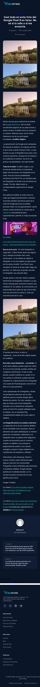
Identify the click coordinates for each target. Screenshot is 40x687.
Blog (4, 641)
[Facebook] (5, 606)
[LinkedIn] (16, 606)
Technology (20, 13)
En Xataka (7, 237)
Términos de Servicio (30, 683)
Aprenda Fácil (7, 644)
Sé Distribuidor (7, 659)
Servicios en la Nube (9, 623)
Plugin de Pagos (8, 626)
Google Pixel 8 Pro (13, 125)
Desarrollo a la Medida (10, 620)
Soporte (5, 638)
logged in (10, 582)
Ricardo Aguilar (18, 510)
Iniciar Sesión (7, 647)
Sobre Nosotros (8, 665)
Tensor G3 (7, 213)
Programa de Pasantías (10, 662)
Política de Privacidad (15, 683)
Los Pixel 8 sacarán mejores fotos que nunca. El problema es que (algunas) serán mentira (18, 490)
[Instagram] (10, 606)
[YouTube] (21, 606)
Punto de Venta (8, 617)
